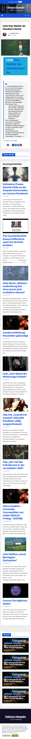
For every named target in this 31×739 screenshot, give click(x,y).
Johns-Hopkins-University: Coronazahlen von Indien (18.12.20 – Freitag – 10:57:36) (13, 512)
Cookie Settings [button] (6, 735)
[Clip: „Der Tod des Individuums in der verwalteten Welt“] (15, 458)
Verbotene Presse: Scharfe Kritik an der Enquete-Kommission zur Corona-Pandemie (15, 189)
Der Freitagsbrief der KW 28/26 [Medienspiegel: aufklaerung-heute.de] (14, 698)
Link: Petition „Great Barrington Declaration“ (14, 557)
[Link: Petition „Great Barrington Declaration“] (15, 550)
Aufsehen (12, 93)
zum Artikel (14, 140)
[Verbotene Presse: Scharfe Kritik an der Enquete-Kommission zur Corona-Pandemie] (15, 180)
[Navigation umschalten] (28, 15)
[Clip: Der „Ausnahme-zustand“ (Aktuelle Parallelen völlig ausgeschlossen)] (15, 411)
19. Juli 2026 (8, 683)
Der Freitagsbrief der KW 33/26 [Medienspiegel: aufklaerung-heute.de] (14, 647)
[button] (25, 15)
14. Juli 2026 (8, 700)
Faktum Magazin (15, 7)
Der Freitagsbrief (8, 643)
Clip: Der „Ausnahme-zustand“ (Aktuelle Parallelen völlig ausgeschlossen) (15, 419)
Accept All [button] (15, 735)
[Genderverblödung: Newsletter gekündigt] (15, 328)
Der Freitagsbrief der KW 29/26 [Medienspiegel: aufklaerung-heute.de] (14, 681)
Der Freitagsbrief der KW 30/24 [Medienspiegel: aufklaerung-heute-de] (14, 664)
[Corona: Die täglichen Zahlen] (15, 596)
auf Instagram (19, 88)
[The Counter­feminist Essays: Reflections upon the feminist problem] (15, 232)
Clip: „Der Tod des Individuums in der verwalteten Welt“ (13, 465)
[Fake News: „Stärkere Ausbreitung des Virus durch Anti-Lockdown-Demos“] (15, 279)
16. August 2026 (9, 650)
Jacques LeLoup (15, 33)
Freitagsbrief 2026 (17, 643)
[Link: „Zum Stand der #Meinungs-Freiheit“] (15, 370)
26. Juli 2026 (8, 667)
